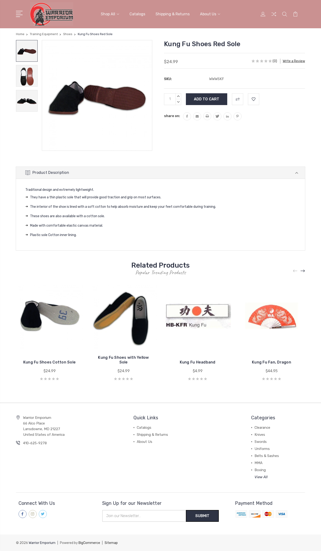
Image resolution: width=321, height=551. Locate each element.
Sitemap (111, 543)
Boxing (260, 470)
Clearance (262, 427)
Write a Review (294, 61)
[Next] (303, 271)
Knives (259, 435)
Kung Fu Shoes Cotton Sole (49, 362)
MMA (258, 463)
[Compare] (273, 17)
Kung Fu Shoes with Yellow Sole (123, 359)
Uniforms (262, 449)
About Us (208, 14)
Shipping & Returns (173, 14)
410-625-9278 (35, 443)
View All (261, 477)
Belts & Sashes (266, 456)
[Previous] (295, 271)
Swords (260, 442)
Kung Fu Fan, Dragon (271, 362)
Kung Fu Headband (197, 362)
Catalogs (137, 14)
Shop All (108, 14)
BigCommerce (89, 543)
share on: (172, 116)
